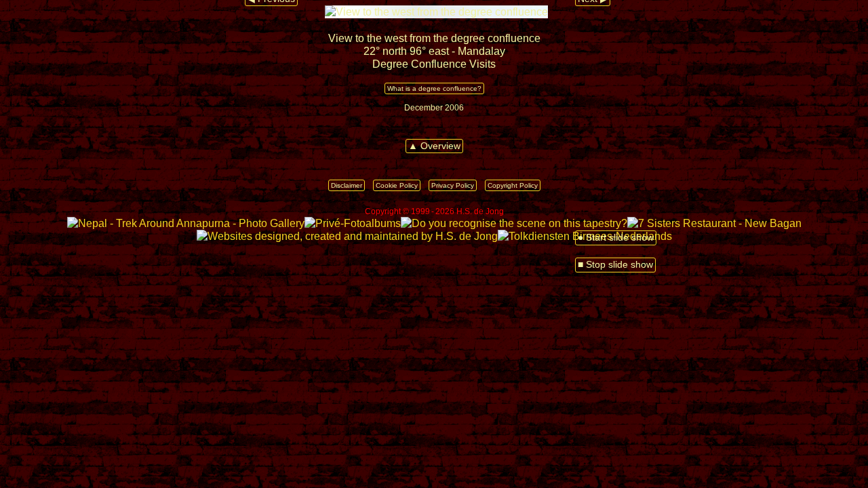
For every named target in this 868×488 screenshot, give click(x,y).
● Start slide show (616, 237)
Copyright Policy (513, 185)
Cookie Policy (397, 185)
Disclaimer (346, 185)
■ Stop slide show (615, 265)
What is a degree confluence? (434, 88)
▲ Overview (434, 146)
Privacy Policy (452, 185)
